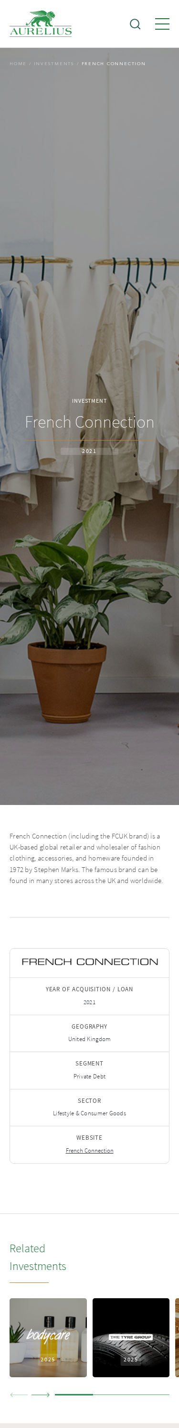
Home (18, 64)
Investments (54, 64)
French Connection (90, 1151)
